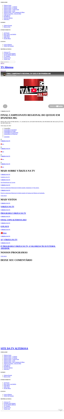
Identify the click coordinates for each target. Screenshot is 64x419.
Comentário (7, 136)
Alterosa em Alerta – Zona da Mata (12, 13)
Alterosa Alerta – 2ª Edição (10, 8)
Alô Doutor (6, 33)
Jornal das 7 (7, 19)
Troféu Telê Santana (9, 46)
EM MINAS (7, 16)
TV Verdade (7, 56)
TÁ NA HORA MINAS (10, 55)
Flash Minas (7, 35)
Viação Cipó (7, 59)
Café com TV (7, 15)
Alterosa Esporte (8, 25)
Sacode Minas (7, 38)
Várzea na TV (7, 57)
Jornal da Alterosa (8, 18)
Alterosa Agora (7, 5)
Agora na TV (7, 52)
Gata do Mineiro (8, 44)
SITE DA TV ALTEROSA (14, 348)
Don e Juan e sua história (10, 34)
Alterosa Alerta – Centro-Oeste (11, 9)
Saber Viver (7, 37)
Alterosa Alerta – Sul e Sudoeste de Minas (14, 12)
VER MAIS (4, 195)
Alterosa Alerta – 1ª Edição (10, 6)
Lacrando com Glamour (10, 53)
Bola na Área (7, 27)
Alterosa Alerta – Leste (9, 11)
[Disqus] (32, 284)
